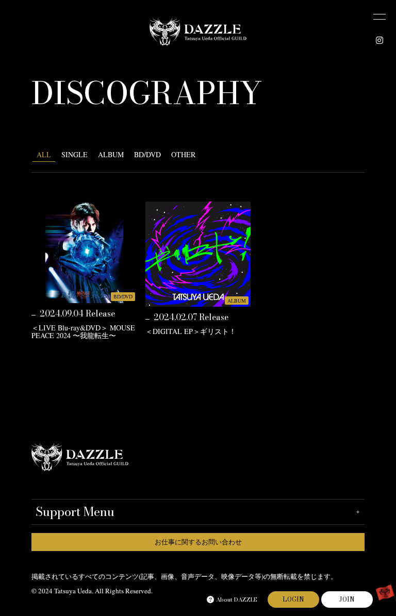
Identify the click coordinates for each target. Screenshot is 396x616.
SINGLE (74, 154)
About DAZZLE (236, 599)
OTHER (183, 154)
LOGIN (293, 599)
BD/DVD (147, 154)
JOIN (347, 599)
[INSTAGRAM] (379, 40)
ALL (44, 154)
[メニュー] (379, 16)
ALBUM (111, 154)
